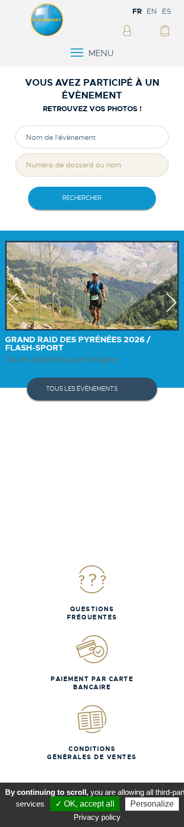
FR (137, 11)
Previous (12, 311)
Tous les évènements (82, 389)
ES (166, 11)
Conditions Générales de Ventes (92, 753)
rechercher (82, 198)
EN (152, 11)
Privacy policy (97, 817)
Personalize (152, 803)
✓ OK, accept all (84, 803)
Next (171, 311)
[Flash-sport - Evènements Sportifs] (47, 34)
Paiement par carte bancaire (92, 683)
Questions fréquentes (92, 613)
